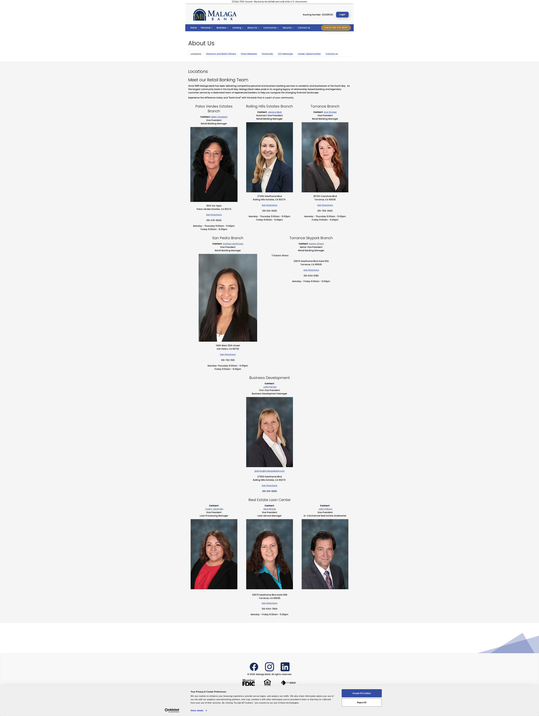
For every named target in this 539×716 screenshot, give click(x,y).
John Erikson (325, 509)
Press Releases (249, 53)
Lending (237, 27)
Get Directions (214, 214)
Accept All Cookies (361, 693)
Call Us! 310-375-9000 (336, 27)
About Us (252, 27)
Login (342, 14)
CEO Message (285, 53)
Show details (197, 710)
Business (222, 27)
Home (193, 27)
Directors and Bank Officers (221, 53)
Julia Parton (270, 386)
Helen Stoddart (219, 116)
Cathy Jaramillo (214, 509)
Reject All (361, 702)
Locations (195, 53)
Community (270, 27)
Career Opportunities (309, 53)
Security (287, 27)
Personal (206, 27)
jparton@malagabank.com (269, 471)
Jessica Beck (275, 112)
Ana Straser (330, 112)
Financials (267, 53)
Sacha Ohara (316, 243)
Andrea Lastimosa (233, 243)
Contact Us (304, 27)
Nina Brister (269, 509)
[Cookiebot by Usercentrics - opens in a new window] (172, 710)
